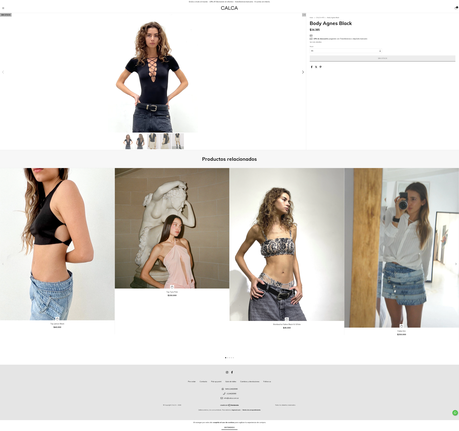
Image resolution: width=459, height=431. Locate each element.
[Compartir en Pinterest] (320, 66)
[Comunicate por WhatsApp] (455, 412)
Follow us (267, 381)
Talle (311, 46)
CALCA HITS (320, 17)
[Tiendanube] (229, 406)
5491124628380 (231, 389)
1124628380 (231, 394)
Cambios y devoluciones (249, 381)
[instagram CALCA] (227, 372)
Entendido (229, 427)
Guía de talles (230, 381)
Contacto (203, 381)
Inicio (311, 17)
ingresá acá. (236, 410)
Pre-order (192, 381)
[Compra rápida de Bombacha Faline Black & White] (287, 319)
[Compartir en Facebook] (312, 66)
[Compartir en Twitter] (316, 66)
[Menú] (3, 8)
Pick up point (216, 381)
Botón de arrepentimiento (252, 410)
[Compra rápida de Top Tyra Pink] (172, 287)
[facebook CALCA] (232, 372)
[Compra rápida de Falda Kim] (402, 326)
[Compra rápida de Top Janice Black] (57, 318)
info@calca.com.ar (231, 398)
